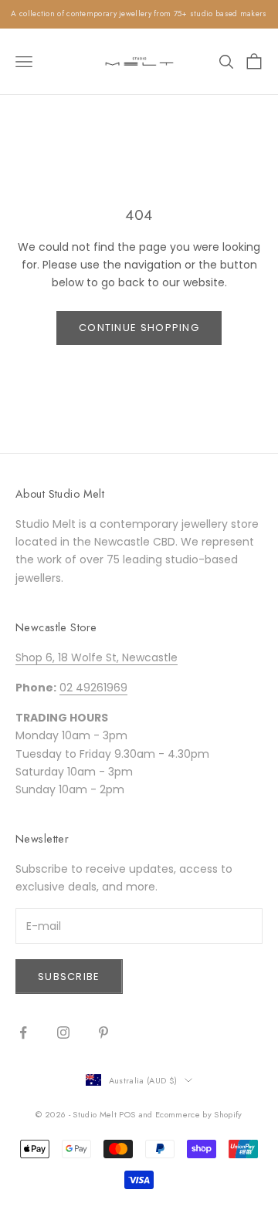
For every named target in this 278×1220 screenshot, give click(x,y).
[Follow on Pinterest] (103, 1032)
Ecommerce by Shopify (198, 1114)
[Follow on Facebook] (23, 1032)
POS (127, 1114)
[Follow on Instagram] (63, 1032)
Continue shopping (139, 327)
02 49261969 (93, 687)
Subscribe (69, 976)
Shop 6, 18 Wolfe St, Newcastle (96, 657)
